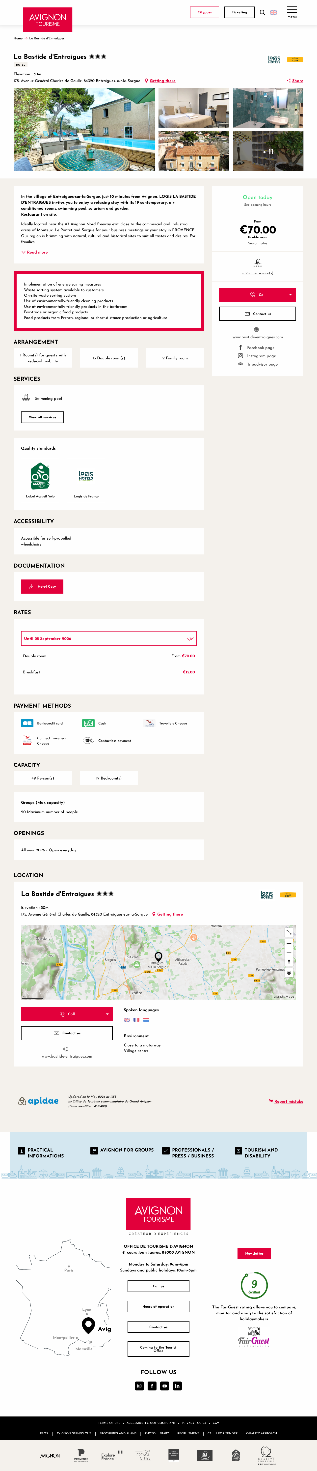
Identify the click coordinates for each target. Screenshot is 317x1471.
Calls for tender (223, 1433)
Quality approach (261, 1433)
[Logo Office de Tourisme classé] (174, 1455)
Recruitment (188, 1433)
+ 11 (268, 151)
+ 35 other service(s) (257, 272)
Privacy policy (194, 1423)
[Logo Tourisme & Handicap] (204, 1455)
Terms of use (109, 1423)
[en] (273, 12)
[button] (262, 12)
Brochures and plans (118, 1433)
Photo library (157, 1433)
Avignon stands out (73, 1433)
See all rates (257, 243)
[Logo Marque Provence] (81, 1455)
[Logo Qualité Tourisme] (266, 1455)
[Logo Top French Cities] (143, 1455)
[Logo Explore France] (112, 1455)
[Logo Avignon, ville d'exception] (50, 1455)
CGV (216, 1423)
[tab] (104, 638)
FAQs (44, 1433)
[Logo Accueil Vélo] (235, 1455)
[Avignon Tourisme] (48, 19)
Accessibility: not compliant (151, 1423)
